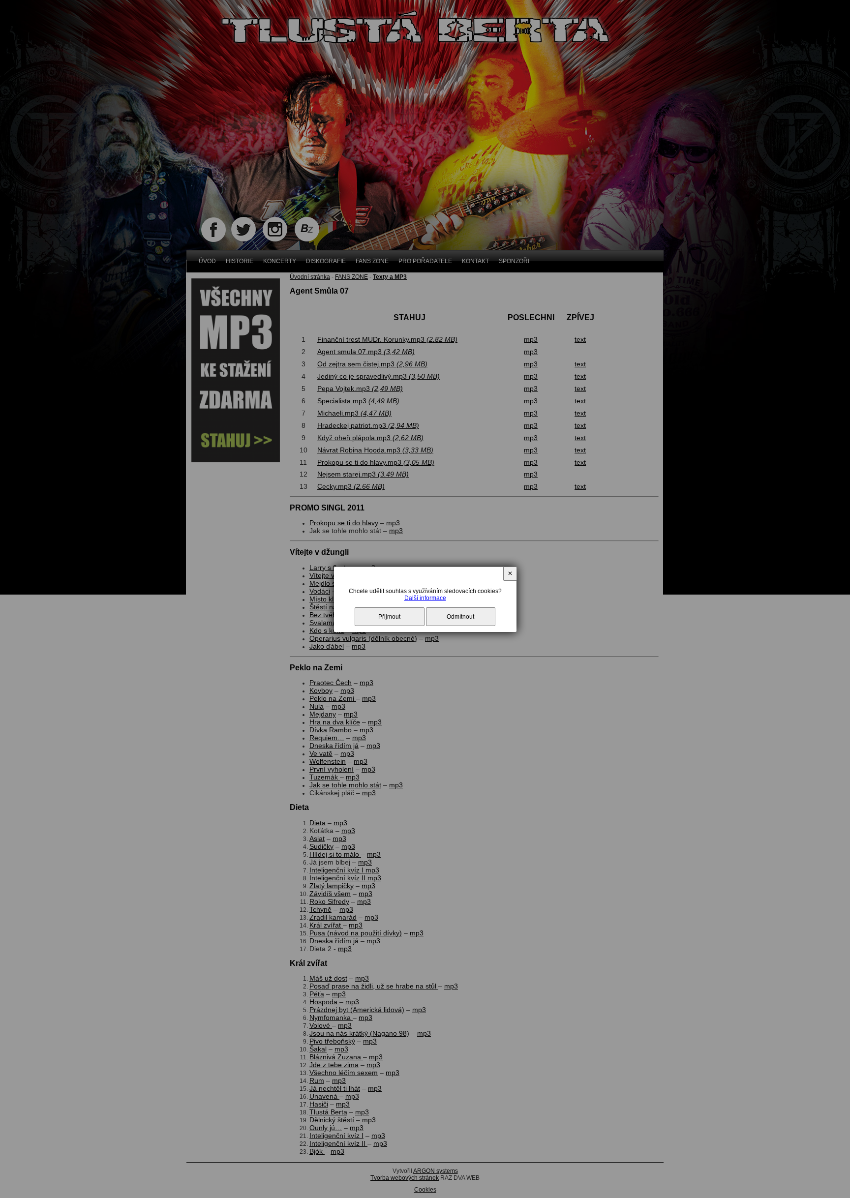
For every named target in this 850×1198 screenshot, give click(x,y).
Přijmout (389, 616)
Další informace (425, 598)
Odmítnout (460, 616)
